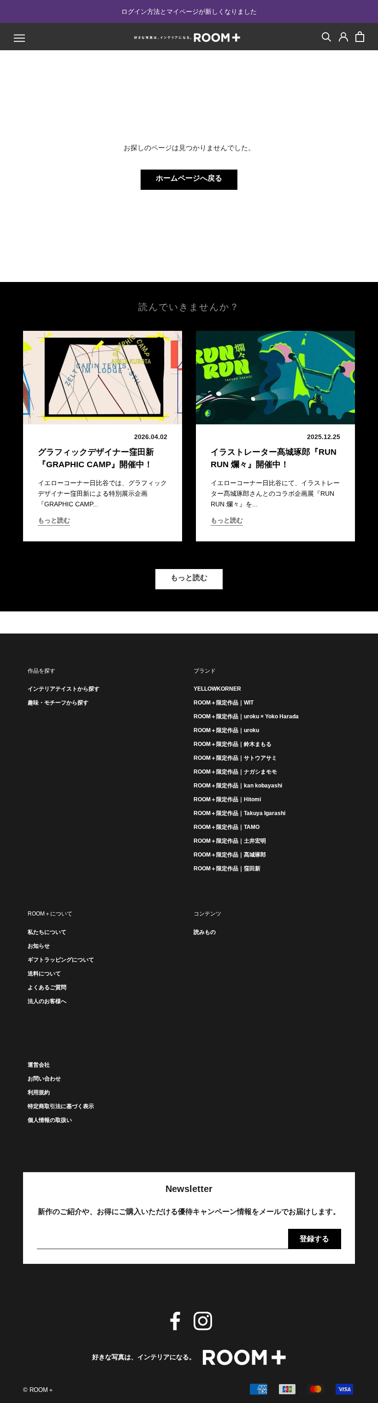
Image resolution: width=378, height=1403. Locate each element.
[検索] (326, 36)
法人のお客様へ (47, 1001)
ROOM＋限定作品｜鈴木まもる (233, 744)
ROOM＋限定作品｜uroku (226, 730)
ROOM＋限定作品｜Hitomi (227, 799)
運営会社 (39, 1065)
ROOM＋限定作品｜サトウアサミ (235, 758)
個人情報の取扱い (50, 1120)
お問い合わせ (44, 1078)
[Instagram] (203, 1321)
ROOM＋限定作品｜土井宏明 (230, 841)
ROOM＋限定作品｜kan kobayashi (238, 785)
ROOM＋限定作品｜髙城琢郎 (230, 854)
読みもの (205, 932)
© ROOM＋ (38, 1389)
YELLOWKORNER (217, 689)
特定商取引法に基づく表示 (61, 1106)
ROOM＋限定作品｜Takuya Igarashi (239, 813)
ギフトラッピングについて (61, 960)
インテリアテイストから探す (64, 689)
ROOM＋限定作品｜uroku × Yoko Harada (246, 716)
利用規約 (39, 1092)
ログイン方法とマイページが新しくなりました (189, 11)
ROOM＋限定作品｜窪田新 (227, 868)
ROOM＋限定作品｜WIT (224, 702)
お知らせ (39, 946)
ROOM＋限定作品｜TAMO (227, 827)
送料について (44, 973)
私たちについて (47, 932)
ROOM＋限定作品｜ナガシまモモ (235, 772)
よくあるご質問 (47, 987)
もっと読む (54, 520)
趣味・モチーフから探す (58, 702)
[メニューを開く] (19, 38)
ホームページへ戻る (189, 178)
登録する (314, 1239)
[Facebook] (175, 1321)
